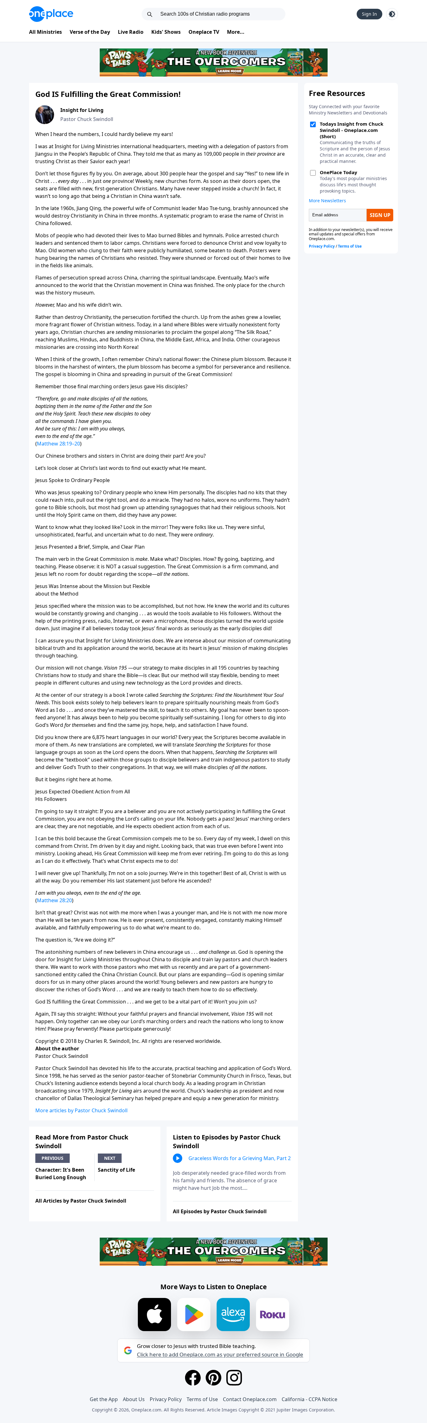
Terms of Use (202, 1399)
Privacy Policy (166, 1399)
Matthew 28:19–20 (58, 443)
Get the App (104, 1399)
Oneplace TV (203, 31)
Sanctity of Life (116, 1169)
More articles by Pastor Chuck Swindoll (81, 1110)
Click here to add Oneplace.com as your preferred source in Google (220, 1354)
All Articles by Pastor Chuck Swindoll (80, 1200)
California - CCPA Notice (309, 1399)
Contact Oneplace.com (250, 1399)
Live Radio (130, 31)
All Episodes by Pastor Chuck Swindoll (220, 1211)
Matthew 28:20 (54, 900)
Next (109, 1158)
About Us (134, 1399)
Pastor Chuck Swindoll (86, 119)
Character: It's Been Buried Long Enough (60, 1173)
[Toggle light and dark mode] (392, 14)
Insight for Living (81, 110)
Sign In (369, 14)
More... (235, 31)
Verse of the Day (90, 31)
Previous (52, 1158)
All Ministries (45, 31)
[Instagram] (234, 1377)
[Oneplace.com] (51, 14)
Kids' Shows (166, 31)
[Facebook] (193, 1377)
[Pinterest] (213, 1377)
